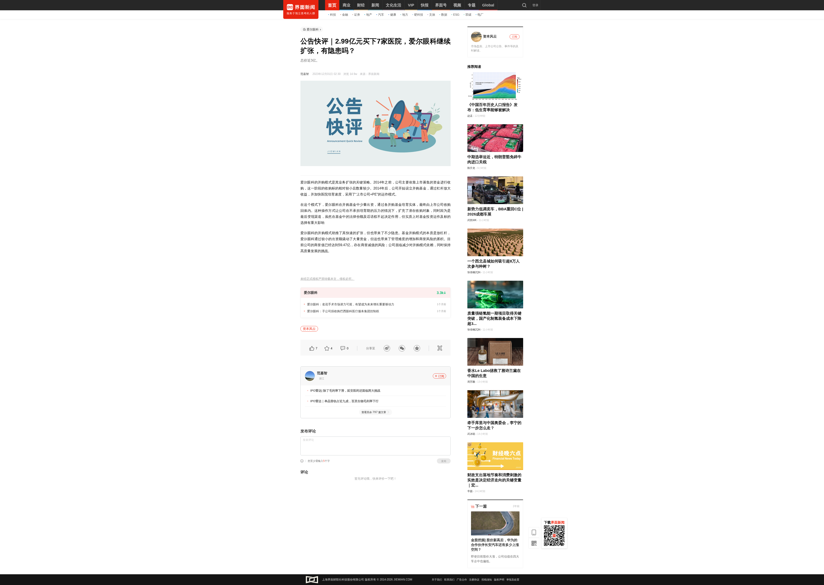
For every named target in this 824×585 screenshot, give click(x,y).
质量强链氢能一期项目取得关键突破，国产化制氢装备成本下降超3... (494, 318)
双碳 (468, 14)
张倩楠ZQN (473, 272)
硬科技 (418, 14)
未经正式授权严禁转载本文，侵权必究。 (327, 278)
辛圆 (470, 491)
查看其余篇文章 (374, 412)
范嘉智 (304, 74)
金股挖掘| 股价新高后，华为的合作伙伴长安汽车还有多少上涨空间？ (495, 544)
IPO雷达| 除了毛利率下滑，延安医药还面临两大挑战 (345, 390)
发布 (443, 461)
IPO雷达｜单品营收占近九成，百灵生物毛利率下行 (344, 401)
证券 (357, 14)
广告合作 (462, 579)
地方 (405, 14)
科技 (333, 14)
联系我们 (449, 579)
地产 (369, 14)
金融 (345, 14)
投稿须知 (487, 579)
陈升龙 (471, 168)
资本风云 (309, 328)
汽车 (381, 14)
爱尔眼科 (313, 29)
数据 (444, 14)
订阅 (441, 376)
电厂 (480, 14)
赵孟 (470, 115)
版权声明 (499, 579)
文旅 (432, 14)
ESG (456, 14)
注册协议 (474, 579)
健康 (393, 14)
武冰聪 (471, 433)
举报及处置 (512, 579)
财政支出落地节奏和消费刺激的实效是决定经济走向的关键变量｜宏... (494, 480)
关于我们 (437, 579)
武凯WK (472, 220)
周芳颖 (471, 381)
